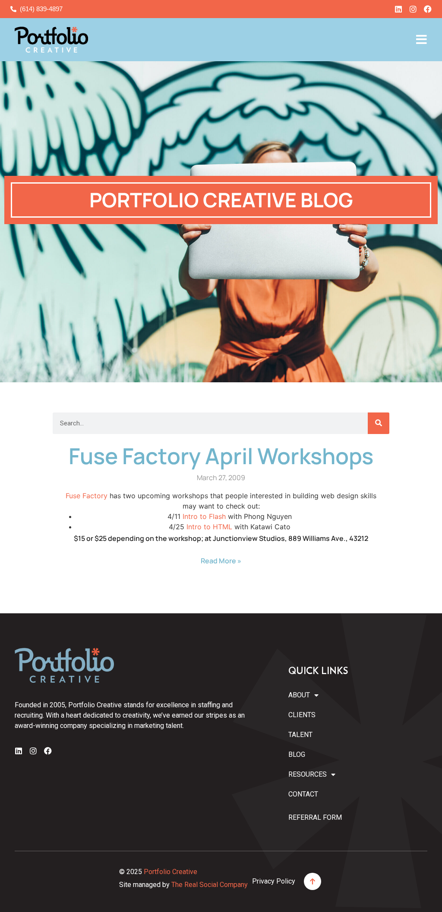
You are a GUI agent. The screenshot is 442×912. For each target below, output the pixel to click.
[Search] (378, 423)
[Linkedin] (398, 9)
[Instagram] (413, 9)
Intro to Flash (204, 516)
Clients (302, 715)
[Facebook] (428, 9)
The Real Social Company (209, 885)
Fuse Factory (86, 495)
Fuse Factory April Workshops (221, 456)
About (299, 695)
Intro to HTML (209, 526)
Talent (300, 735)
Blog (296, 754)
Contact (303, 794)
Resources (307, 774)
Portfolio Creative (170, 872)
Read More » (221, 560)
